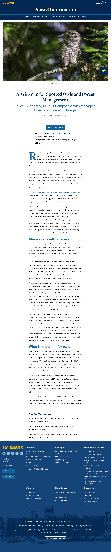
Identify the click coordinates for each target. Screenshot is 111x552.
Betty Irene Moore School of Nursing (36, 452)
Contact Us (8, 471)
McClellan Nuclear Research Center (94, 461)
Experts (83, 16)
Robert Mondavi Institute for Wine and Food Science (96, 472)
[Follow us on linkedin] (12, 453)
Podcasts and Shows (49, 16)
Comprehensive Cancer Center (95, 457)
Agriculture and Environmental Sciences (66, 452)
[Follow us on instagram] (8, 453)
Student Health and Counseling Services (66, 493)
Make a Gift (8, 476)
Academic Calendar (91, 492)
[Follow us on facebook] (4, 453)
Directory (87, 495)
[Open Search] (102, 3)
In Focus (28, 16)
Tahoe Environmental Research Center (95, 477)
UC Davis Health (61, 497)
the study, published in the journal (55, 192)
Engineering (59, 459)
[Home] (12, 447)
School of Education (33, 459)
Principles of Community (64, 525)
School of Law (31, 463)
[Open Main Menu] (98, 3)
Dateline (62, 16)
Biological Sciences (62, 456)
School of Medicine (33, 466)
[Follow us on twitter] (17, 453)
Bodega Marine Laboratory (94, 454)
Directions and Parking (34, 495)
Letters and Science (62, 463)
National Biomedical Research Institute (95, 467)
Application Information (92, 498)
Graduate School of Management (38, 456)
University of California (83, 525)
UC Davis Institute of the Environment (93, 482)
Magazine (36, 16)
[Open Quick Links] (107, 3)
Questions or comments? (27, 525)
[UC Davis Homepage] (8, 3)
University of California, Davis (36, 521)
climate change (67, 233)
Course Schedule (90, 501)
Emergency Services (33, 498)
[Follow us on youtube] (21, 453)
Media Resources (73, 16)
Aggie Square (89, 451)
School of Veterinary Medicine (37, 469)
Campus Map (31, 492)
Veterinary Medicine (62, 500)
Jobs (86, 504)
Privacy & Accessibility (46, 525)
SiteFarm (65, 532)
